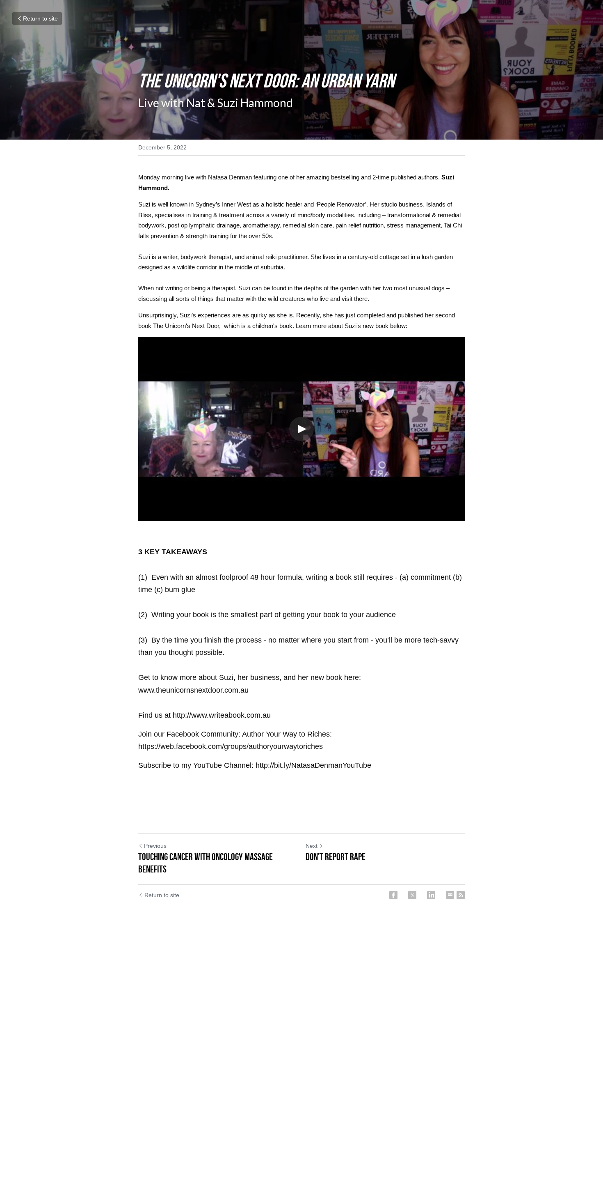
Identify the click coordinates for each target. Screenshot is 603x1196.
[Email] (450, 895)
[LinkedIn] (431, 895)
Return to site (40, 18)
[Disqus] (301, 1038)
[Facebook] (393, 895)
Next (311, 845)
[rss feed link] (461, 895)
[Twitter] (412, 895)
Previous (155, 845)
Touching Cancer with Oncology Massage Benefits (205, 863)
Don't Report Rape (335, 857)
